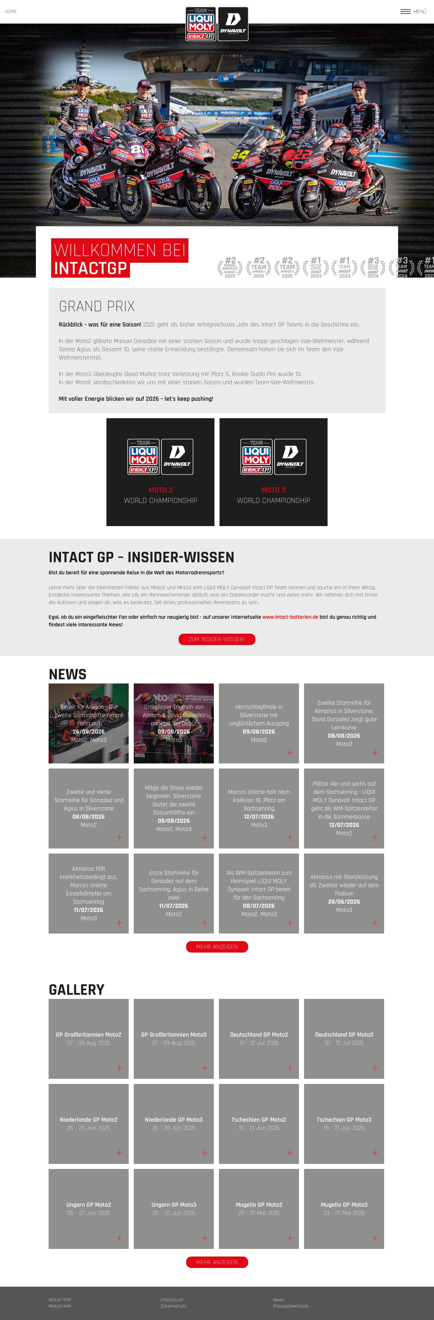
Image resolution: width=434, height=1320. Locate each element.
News (278, 1300)
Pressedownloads (291, 1306)
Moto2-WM (60, 1300)
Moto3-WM (60, 1306)
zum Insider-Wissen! (217, 639)
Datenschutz (173, 1306)
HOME (11, 12)
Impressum (172, 1300)
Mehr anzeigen (217, 947)
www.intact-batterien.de (290, 617)
